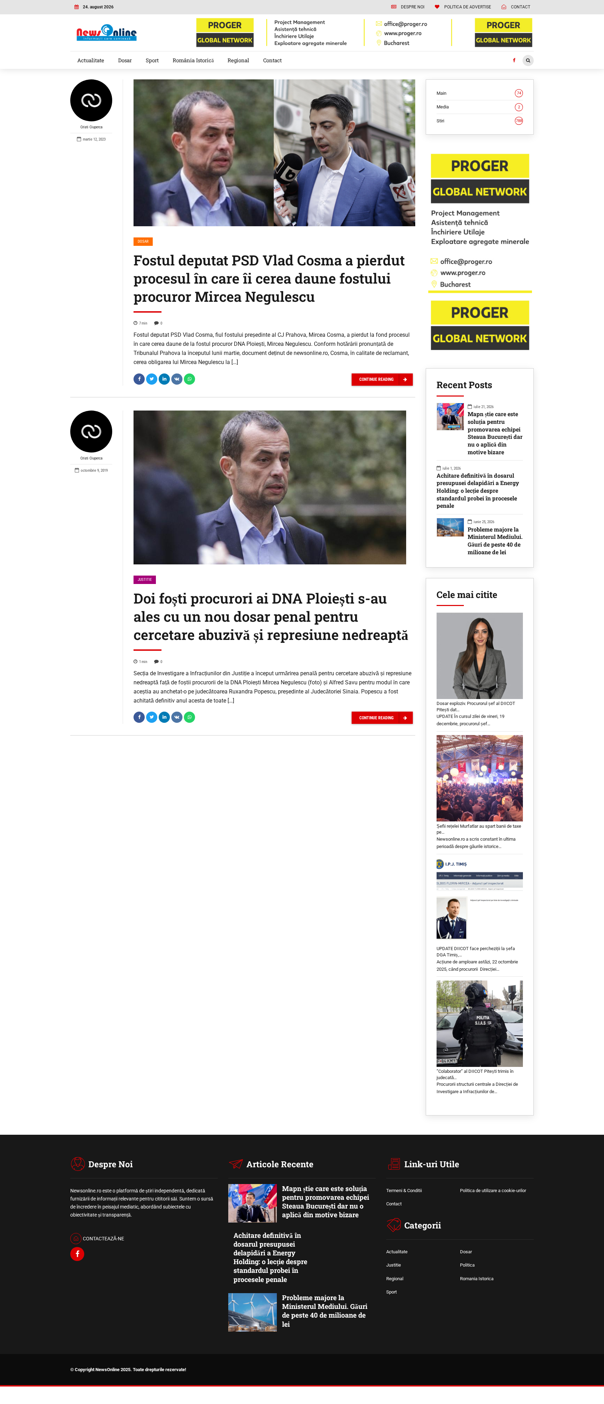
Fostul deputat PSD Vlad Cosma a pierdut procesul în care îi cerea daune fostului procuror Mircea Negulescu (269, 278)
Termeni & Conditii (404, 1190)
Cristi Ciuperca (91, 127)
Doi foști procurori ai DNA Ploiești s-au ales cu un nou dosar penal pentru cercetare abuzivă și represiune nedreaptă (271, 616)
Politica (467, 1265)
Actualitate (90, 60)
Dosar (125, 60)
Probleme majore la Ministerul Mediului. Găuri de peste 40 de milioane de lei (495, 541)
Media (478, 106)
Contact (272, 60)
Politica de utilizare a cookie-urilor (493, 1190)
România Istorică (193, 60)
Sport (152, 60)
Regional (238, 60)
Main (479, 93)
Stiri (479, 120)
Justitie (145, 579)
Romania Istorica (477, 1278)
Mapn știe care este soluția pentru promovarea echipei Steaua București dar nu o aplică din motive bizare (495, 432)
